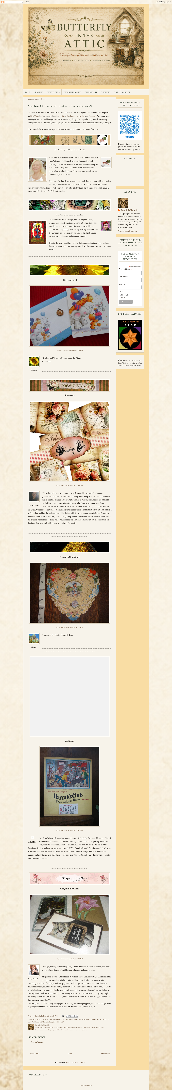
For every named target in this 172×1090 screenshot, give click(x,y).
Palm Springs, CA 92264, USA (53, 1022)
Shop (116, 92)
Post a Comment (37, 1042)
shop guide (69, 1019)
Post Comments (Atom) (75, 1062)
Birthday (122, 291)
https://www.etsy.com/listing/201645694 (70, 350)
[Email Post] (63, 1016)
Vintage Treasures (72, 92)
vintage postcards (103, 1019)
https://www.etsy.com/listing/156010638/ (69, 485)
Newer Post (34, 1053)
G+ (67, 116)
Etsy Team (34, 116)
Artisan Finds (53, 92)
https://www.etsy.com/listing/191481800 (70, 959)
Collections (91, 92)
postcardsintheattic (55, 1019)
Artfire (62, 116)
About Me (38, 92)
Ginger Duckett (33, 979)
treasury (93, 1019)
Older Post (105, 1053)
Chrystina (34, 370)
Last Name (123, 284)
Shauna (33, 647)
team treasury (85, 1019)
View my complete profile (127, 231)
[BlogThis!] (69, 1016)
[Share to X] (72, 1016)
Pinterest (92, 116)
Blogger (89, 1085)
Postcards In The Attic (40, 1019)
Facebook (74, 116)
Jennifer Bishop (33, 505)
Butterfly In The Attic (129, 210)
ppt (64, 1019)
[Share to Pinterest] (77, 1016)
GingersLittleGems (69, 888)
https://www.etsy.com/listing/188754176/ (69, 627)
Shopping (77, 1019)
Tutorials (105, 92)
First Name (123, 277)
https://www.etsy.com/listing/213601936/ (69, 830)
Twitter (82, 116)
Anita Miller (32, 842)
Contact (126, 92)
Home (27, 92)
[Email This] (67, 1016)
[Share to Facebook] (74, 1016)
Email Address (125, 269)
